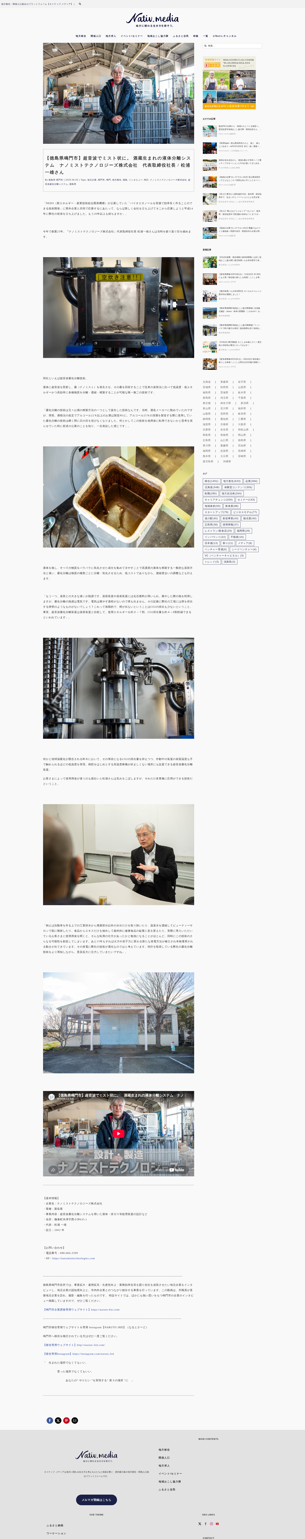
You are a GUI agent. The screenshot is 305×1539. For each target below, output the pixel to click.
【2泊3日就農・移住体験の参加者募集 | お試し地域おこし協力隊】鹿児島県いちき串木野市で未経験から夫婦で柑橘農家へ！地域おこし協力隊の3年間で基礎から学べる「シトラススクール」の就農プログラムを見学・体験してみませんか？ (240, 259)
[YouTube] (217, 1523)
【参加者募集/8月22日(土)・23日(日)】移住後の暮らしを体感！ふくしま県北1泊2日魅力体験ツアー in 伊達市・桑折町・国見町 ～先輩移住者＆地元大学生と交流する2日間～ (240, 361)
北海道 (207, 381)
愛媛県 (224, 445)
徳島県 (72, 184)
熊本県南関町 (224, 316)
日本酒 (211, 543)
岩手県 (242, 381)
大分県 (224, 456)
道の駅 (211, 518)
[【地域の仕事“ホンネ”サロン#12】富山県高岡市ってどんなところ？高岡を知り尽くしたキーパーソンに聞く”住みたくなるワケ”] (210, 182)
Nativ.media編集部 (227, 134)
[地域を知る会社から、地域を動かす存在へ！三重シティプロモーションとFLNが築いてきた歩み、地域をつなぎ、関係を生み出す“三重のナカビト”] (210, 165)
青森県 (224, 381)
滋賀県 (207, 424)
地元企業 (92, 180)
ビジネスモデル (245, 512)
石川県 (224, 408)
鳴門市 (101, 180)
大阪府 (242, 424)
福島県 (207, 392)
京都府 (224, 424)
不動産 (237, 537)
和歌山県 (243, 429)
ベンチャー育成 (216, 549)
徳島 (125, 180)
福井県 (242, 408)
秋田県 (224, 387)
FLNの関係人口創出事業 (229, 168)
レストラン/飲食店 (218, 531)
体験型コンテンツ (238, 487)
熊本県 (207, 456)
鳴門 (108, 180)
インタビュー (136, 180)
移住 (212, 481)
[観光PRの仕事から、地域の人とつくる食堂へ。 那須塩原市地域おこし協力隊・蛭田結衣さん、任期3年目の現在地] (210, 131)
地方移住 (116, 180)
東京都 (207, 403)
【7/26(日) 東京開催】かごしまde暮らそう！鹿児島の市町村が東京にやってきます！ (240, 343)
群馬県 (207, 397)
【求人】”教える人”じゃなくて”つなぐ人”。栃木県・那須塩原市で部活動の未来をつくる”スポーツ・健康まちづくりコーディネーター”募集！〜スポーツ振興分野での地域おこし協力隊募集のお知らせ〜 (240, 213)
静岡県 (207, 419)
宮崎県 (242, 456)
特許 (146, 180)
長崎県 (242, 450)
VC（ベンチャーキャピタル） (224, 555)
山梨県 (207, 413)
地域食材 (213, 506)
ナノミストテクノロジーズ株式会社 (168, 180)
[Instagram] (211, 1523)
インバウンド (215, 537)
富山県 (207, 408)
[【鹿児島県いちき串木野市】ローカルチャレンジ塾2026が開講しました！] (210, 296)
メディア (245, 543)
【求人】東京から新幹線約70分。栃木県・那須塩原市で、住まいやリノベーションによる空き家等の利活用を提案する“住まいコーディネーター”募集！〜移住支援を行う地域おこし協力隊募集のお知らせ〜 (240, 196)
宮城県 (207, 387)
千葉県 (242, 397)
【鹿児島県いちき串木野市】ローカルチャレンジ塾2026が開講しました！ (240, 292)
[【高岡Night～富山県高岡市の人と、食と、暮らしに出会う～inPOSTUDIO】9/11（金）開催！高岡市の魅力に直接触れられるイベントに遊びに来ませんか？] (210, 148)
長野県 (224, 413)
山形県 (242, 387)
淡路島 (229, 561)
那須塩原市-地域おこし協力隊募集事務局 (236, 202)
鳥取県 (207, 434)
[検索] (82, 4)
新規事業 (231, 518)
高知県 (242, 445)
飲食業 (232, 506)
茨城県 (224, 392)
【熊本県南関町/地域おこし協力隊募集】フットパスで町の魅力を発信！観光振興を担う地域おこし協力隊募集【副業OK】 (240, 327)
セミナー (246, 499)
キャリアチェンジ (219, 499)
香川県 (207, 445)
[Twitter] (199, 1523)
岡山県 (242, 434)
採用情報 (231, 524)
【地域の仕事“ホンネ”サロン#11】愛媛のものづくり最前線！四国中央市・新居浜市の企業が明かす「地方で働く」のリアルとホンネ (240, 230)
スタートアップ (217, 512)
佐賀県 (224, 450)
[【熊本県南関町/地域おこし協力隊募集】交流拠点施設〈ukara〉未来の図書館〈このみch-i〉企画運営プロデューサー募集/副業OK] (210, 313)
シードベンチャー (244, 549)
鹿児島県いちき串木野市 (229, 265)
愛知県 (224, 419)
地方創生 (232, 481)
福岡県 (207, 450)
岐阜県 (242, 413)
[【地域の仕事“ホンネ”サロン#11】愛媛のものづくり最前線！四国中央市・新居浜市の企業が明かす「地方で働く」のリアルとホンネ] (210, 233)
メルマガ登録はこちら (96, 1499)
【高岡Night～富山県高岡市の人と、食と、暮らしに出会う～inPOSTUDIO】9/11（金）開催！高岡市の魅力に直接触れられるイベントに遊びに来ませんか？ (240, 145)
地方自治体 (232, 493)
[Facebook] (205, 1523)
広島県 (207, 440)
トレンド (212, 561)
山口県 (224, 440)
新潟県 (245, 403)
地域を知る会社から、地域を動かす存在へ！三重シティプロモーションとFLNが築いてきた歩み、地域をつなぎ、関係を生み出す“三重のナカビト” (240, 162)
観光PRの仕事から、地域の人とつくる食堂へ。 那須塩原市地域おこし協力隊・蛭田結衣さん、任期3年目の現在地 (240, 128)
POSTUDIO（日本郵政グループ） (234, 151)
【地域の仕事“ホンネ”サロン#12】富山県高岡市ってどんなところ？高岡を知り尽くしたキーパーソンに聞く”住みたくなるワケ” (240, 179)
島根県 (224, 434)
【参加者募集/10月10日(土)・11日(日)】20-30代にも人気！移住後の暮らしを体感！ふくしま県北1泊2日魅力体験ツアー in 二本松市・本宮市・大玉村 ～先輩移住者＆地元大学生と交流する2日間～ (240, 276)
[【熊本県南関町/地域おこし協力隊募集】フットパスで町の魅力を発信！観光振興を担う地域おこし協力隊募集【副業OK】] (210, 330)
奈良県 (224, 429)
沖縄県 (227, 461)
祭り (228, 543)
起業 (252, 481)
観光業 (250, 518)
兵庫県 (207, 429)
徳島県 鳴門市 (56, 180)
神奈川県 (225, 403)
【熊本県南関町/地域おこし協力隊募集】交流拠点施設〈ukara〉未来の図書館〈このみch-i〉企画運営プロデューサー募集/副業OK (240, 310)
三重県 (242, 419)
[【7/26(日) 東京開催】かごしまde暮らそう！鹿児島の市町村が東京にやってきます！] (210, 347)
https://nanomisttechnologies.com (73, 1258)
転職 (211, 493)
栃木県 (242, 392)
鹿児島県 (208, 461)
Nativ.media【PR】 (228, 282)
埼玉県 (224, 397)
